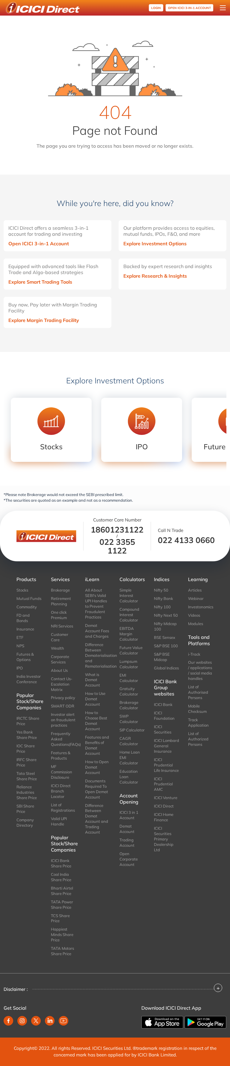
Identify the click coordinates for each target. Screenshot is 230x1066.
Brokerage (60, 590)
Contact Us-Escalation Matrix (61, 684)
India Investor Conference (28, 679)
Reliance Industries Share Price (26, 792)
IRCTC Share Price (27, 721)
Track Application (198, 722)
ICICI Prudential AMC (163, 784)
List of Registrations (63, 807)
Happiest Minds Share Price (62, 934)
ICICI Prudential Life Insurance (166, 765)
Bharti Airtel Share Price (62, 891)
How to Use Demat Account (95, 699)
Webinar (196, 598)
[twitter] (36, 1021)
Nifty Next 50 (166, 615)
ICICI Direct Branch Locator (61, 791)
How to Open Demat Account (97, 767)
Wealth (57, 648)
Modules (195, 623)
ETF (19, 637)
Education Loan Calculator (128, 776)
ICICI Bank (163, 704)
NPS (20, 645)
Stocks (22, 590)
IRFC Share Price (26, 762)
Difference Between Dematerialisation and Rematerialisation (98, 655)
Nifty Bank (163, 598)
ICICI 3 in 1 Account (128, 815)
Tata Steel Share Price (26, 776)
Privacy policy (63, 697)
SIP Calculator (132, 730)
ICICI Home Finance (163, 817)
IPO (19, 668)
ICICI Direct (164, 806)
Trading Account (126, 842)
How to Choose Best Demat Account (96, 720)
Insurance (25, 629)
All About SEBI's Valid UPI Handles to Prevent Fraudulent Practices (96, 603)
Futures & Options (25, 657)
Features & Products (60, 755)
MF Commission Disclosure (61, 772)
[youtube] (63, 1021)
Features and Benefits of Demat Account (97, 745)
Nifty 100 (162, 606)
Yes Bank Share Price (26, 735)
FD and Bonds (23, 618)
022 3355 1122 (117, 546)
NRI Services (62, 626)
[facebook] (8, 1021)
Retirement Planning (61, 601)
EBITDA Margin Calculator (128, 634)
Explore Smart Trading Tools (40, 282)
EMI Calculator (128, 678)
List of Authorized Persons (198, 739)
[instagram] (22, 1021)
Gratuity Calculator (128, 691)
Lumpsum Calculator (128, 664)
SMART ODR (62, 706)
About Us (59, 670)
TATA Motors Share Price (62, 951)
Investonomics (200, 606)
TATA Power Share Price (62, 904)
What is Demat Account (92, 680)
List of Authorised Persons (198, 692)
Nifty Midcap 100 (165, 626)
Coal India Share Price (61, 877)
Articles (195, 590)
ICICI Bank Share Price (61, 863)
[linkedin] (50, 1021)
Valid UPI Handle (59, 821)
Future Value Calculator (131, 650)
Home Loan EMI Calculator (129, 757)
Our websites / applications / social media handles (200, 670)
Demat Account (126, 829)
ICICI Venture (165, 797)
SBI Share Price (25, 809)
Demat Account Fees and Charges (97, 631)
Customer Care (59, 637)
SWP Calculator (128, 719)
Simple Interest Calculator (128, 595)
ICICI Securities (162, 729)
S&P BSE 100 (166, 645)
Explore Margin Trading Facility (43, 320)
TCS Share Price (60, 918)
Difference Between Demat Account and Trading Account (96, 819)
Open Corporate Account (128, 859)
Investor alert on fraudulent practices (63, 720)
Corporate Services (60, 659)
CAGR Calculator (128, 741)
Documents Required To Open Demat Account (96, 788)
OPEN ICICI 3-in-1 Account (189, 8)
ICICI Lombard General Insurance (166, 746)
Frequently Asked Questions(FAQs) (63, 739)
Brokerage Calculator (128, 705)
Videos (194, 615)
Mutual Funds (28, 598)
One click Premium (59, 615)
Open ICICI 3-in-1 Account (38, 244)
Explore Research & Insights (155, 276)
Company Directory (25, 822)
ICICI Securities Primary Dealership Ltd (163, 839)
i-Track (194, 654)
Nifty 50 (161, 590)
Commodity (26, 606)
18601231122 (117, 529)
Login (156, 8)
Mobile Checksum (197, 709)
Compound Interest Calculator (129, 614)
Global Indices (166, 668)
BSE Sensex (164, 637)
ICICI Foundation (164, 715)
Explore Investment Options (155, 244)
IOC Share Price (25, 748)
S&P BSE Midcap (162, 657)
